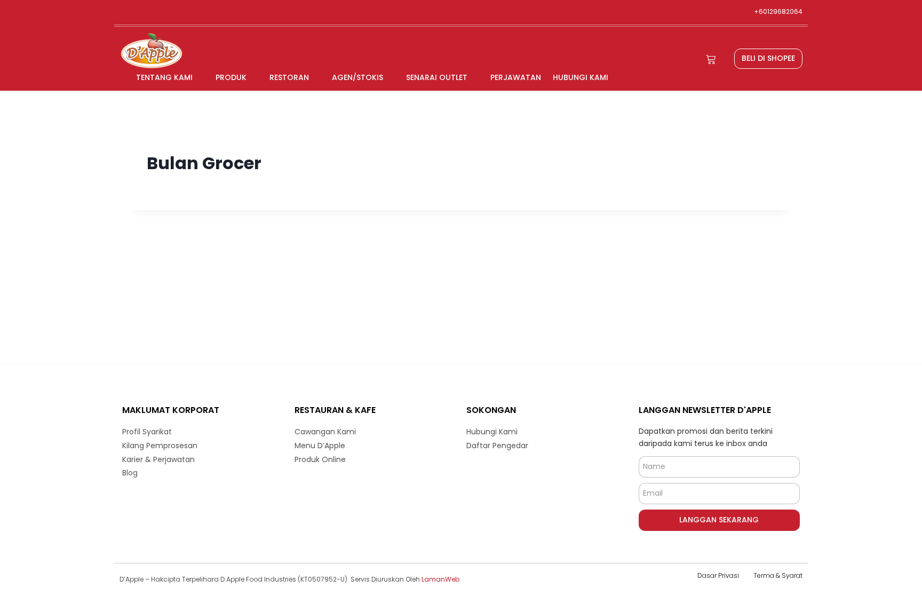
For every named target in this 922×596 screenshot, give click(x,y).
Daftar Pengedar (497, 445)
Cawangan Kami (325, 431)
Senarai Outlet (436, 77)
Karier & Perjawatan (158, 459)
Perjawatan (515, 77)
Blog (130, 472)
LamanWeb (440, 579)
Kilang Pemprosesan (159, 445)
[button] (768, 59)
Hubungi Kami (580, 77)
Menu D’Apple (320, 445)
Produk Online (320, 459)
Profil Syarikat (147, 431)
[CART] (711, 59)
